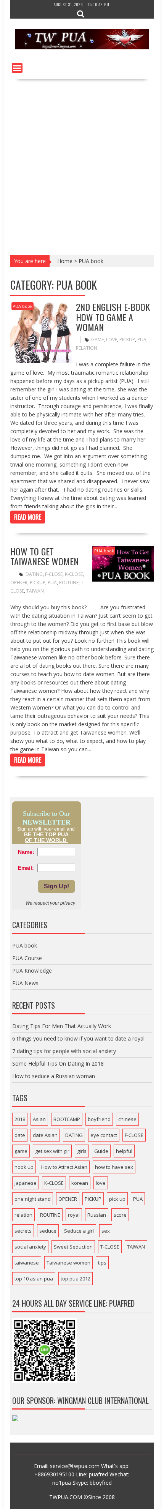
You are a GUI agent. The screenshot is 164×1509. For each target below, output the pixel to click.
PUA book (22, 306)
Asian (39, 1119)
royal (74, 1214)
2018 (19, 1119)
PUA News (25, 983)
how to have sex (114, 1167)
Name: (26, 852)
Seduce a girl (79, 1230)
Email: (26, 868)
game (97, 339)
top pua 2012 (75, 1278)
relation (86, 348)
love (111, 339)
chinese (127, 1119)
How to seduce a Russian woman (53, 1076)
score (120, 1214)
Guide (101, 1151)
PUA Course (27, 958)
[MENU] (17, 68)
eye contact (103, 1135)
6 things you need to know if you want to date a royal (78, 1038)
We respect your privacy (50, 903)
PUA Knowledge (32, 970)
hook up (24, 1167)
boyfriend (99, 1119)
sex (105, 1230)
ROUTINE (69, 582)
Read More (27, 517)
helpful (124, 1151)
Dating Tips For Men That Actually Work (61, 1026)
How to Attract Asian (64, 1167)
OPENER (18, 582)
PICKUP (127, 339)
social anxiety (30, 1246)
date (19, 1135)
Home (64, 261)
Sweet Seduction (73, 1246)
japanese (25, 1182)
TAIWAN (35, 591)
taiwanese (26, 1262)
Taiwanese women (68, 1262)
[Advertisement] (82, 164)
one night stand (32, 1198)
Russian (96, 1214)
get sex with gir (52, 1151)
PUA (141, 339)
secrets (23, 1230)
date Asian (45, 1135)
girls (82, 1151)
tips (102, 1262)
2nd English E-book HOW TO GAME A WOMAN (113, 317)
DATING (34, 574)
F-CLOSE (54, 574)
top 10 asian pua (33, 1278)
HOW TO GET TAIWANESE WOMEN (44, 556)
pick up (117, 1198)
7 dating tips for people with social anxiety (64, 1051)
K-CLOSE (74, 574)
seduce (47, 1230)
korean (79, 1182)
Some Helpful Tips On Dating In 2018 (58, 1063)
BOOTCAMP (66, 1119)
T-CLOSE (109, 1246)
